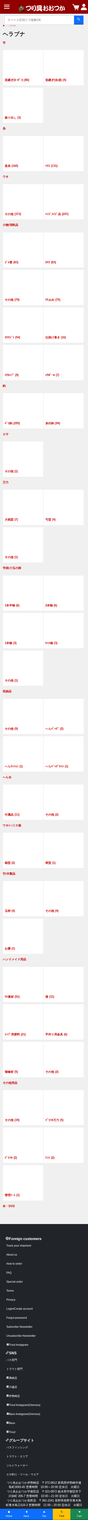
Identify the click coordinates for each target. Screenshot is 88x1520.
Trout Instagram (18, 1344)
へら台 (7, 777)
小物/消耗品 (10, 225)
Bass (12, 1423)
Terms (10, 1290)
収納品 (7, 691)
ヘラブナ (12, 26)
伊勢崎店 (14, 1396)
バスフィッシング (17, 1447)
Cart (79, 1516)
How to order (14, 1263)
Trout (12, 1432)
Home (9, 1516)
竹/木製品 (9, 873)
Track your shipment (18, 1245)
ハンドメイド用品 (14, 959)
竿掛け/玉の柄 (12, 568)
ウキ (6, 176)
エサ (6, 434)
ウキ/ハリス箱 (12, 825)
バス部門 (11, 1360)
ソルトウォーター (17, 1465)
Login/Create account (19, 1308)
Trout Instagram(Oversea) (24, 1405)
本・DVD (9, 1206)
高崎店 (13, 1378)
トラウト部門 (14, 1369)
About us (11, 1254)
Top (44, 1516)
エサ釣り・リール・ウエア (22, 1474)
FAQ (9, 1272)
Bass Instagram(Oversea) (24, 1414)
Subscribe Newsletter (19, 1326)
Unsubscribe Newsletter (21, 1335)
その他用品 (10, 1082)
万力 (6, 482)
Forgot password (16, 1317)
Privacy (10, 1299)
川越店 (13, 1387)
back (26, 1516)
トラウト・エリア (17, 1456)
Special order (14, 1281)
